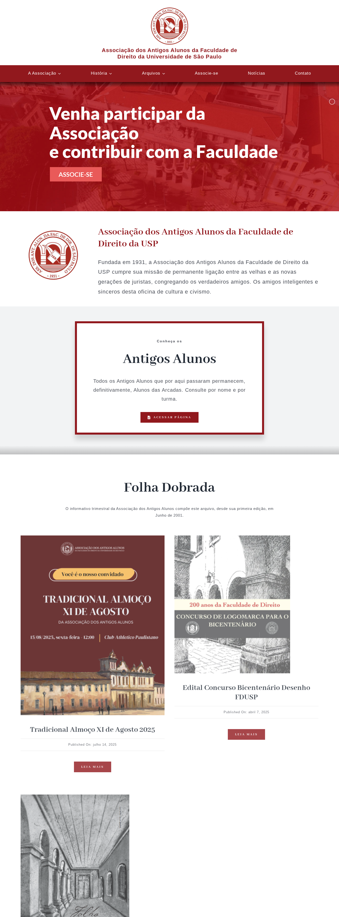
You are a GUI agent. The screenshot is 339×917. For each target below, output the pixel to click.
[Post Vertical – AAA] (93, 537)
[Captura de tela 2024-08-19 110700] (75, 796)
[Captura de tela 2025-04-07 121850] (232, 537)
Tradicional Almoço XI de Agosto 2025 (92, 730)
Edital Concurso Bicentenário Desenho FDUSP (246, 692)
